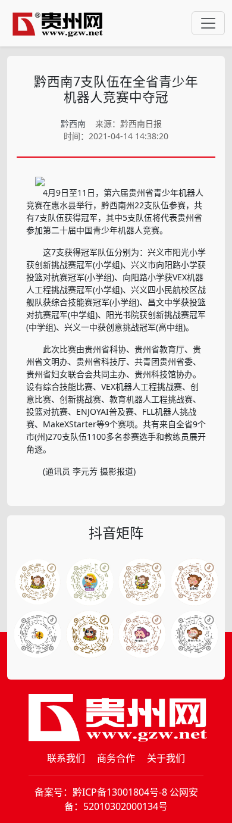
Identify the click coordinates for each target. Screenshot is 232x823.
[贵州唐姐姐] (194, 582)
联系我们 (66, 758)
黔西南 (73, 123)
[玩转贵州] (90, 582)
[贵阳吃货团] (37, 582)
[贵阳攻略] (142, 582)
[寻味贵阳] (194, 634)
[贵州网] (57, 23)
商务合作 (116, 758)
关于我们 (166, 758)
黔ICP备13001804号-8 (120, 792)
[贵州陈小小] (37, 634)
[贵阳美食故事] (142, 634)
